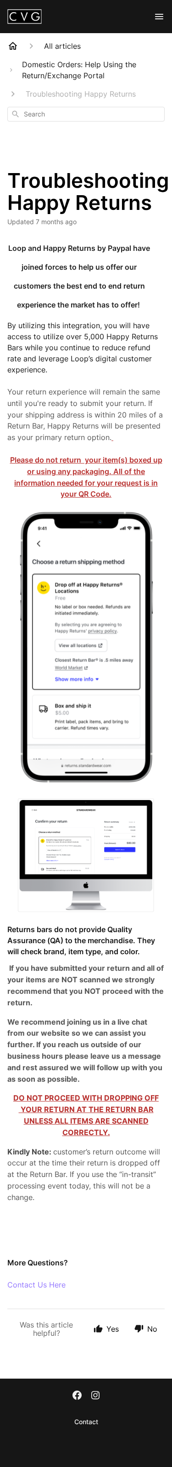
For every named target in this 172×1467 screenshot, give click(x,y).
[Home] (12, 46)
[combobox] (86, 114)
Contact (86, 1422)
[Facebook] (77, 1396)
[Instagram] (95, 1396)
